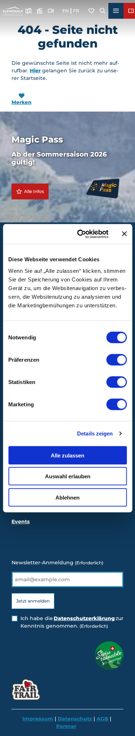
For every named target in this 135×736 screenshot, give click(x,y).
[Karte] (28, 11)
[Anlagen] (39, 11)
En (65, 10)
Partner (66, 726)
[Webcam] (50, 11)
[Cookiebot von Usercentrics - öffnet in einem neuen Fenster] (80, 234)
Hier (35, 70)
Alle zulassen (67, 455)
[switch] (116, 359)
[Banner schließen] (124, 233)
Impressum (37, 718)
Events (21, 521)
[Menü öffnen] (115, 11)
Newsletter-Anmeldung (57, 562)
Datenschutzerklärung (84, 618)
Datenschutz (75, 718)
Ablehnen (67, 497)
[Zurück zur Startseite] (13, 10)
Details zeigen (95, 433)
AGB (102, 718)
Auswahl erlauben (67, 476)
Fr (76, 10)
